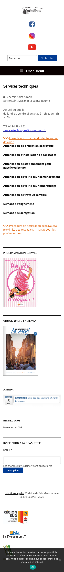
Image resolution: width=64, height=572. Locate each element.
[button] (32, 140)
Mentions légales (14, 493)
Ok (32, 567)
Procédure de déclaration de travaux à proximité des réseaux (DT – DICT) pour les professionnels (30, 229)
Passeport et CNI (12, 427)
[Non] (60, 560)
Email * (7, 449)
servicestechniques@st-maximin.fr (24, 130)
